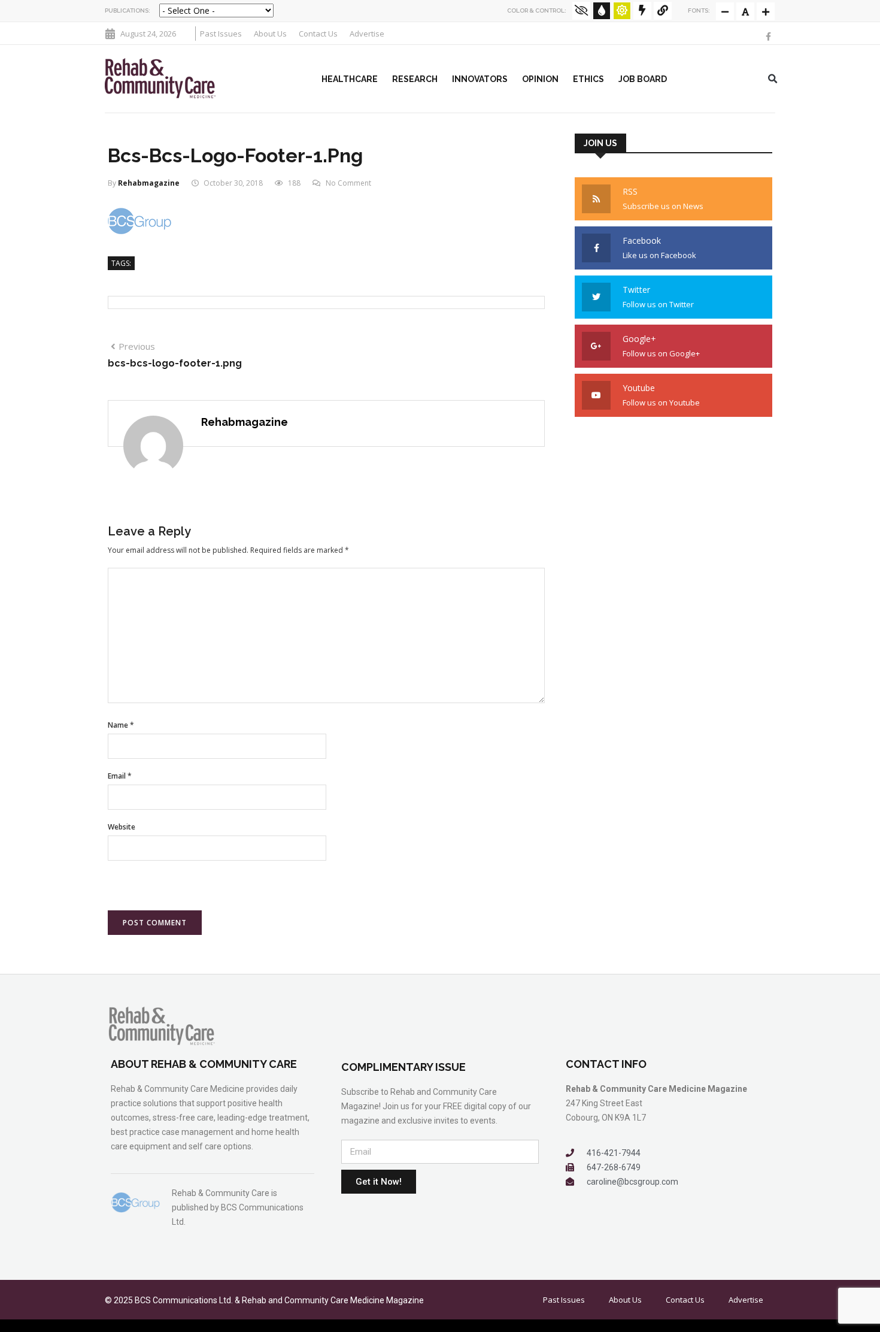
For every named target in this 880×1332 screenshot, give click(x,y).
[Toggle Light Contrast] (622, 11)
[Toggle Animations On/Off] (642, 11)
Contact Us (318, 33)
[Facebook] (768, 36)
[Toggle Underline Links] (663, 11)
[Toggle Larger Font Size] (745, 11)
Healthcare (349, 79)
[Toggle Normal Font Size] (725, 11)
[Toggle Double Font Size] (766, 11)
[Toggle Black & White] (581, 11)
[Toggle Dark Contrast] (602, 11)
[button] (772, 79)
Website (121, 827)
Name (121, 725)
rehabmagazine (149, 183)
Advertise (367, 33)
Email (120, 776)
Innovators (480, 79)
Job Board (642, 79)
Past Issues (221, 33)
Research (415, 79)
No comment (348, 183)
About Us (270, 33)
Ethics (588, 79)
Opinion (540, 79)
